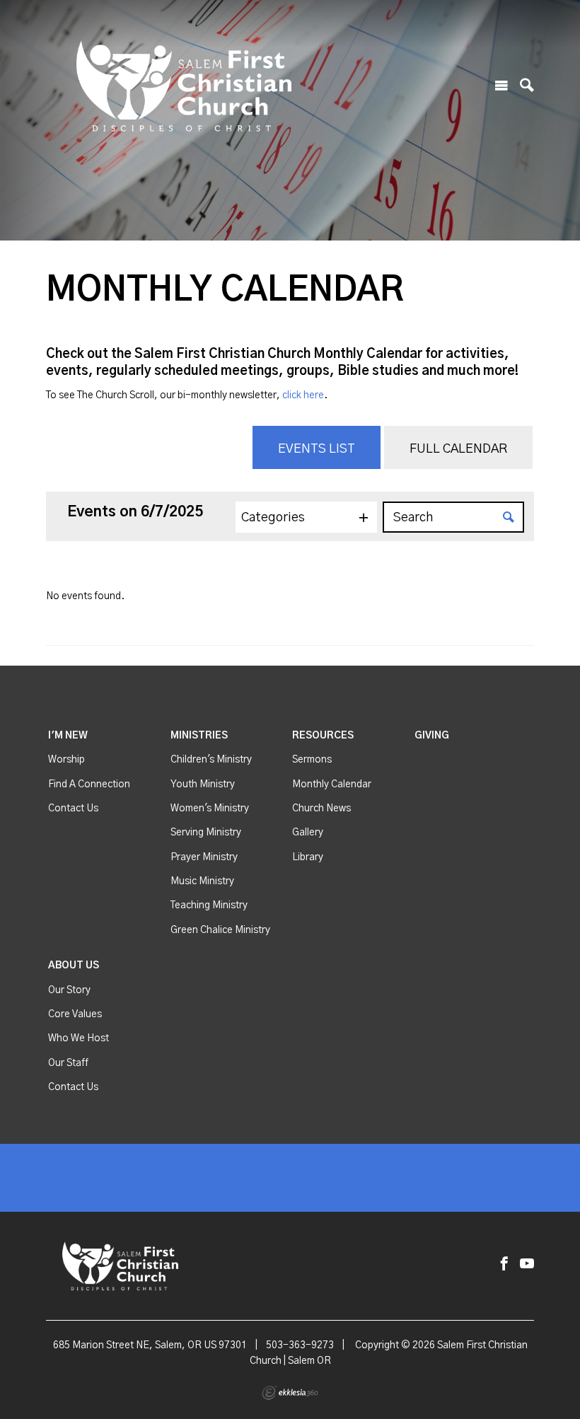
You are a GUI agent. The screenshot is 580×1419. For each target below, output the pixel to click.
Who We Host (78, 1038)
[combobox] (306, 517)
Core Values (75, 1014)
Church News (321, 808)
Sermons (312, 760)
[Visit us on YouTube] (527, 1264)
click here (303, 395)
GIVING (431, 736)
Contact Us (73, 808)
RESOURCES (323, 736)
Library (307, 857)
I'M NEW (68, 736)
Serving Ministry (205, 833)
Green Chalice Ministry (220, 930)
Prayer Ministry (204, 857)
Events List (316, 449)
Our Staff (68, 1063)
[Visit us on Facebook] (504, 1264)
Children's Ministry (211, 760)
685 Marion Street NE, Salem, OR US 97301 (150, 1345)
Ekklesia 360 (290, 1393)
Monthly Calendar (331, 784)
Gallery (307, 833)
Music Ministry (202, 881)
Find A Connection (89, 784)
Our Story (69, 990)
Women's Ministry (209, 808)
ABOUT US (73, 966)
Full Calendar (458, 449)
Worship (66, 760)
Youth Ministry (202, 784)
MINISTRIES (199, 736)
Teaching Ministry (209, 905)
